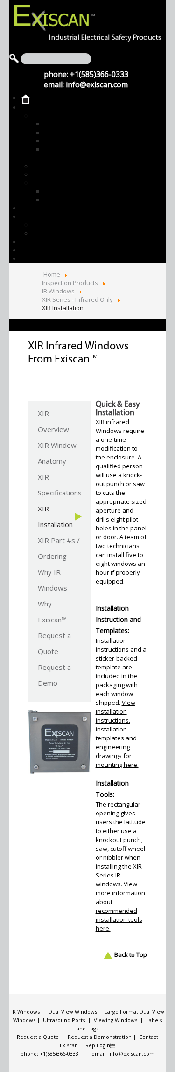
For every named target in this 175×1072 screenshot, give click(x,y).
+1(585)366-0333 (99, 74)
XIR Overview (53, 421)
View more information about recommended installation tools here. (120, 906)
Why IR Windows (52, 579)
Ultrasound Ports (64, 1019)
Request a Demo (54, 675)
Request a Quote (54, 643)
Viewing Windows (115, 1019)
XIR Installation (55, 516)
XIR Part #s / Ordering (59, 548)
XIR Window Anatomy (57, 453)
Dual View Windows (73, 1011)
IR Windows (25, 1011)
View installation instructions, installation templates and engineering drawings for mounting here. (117, 733)
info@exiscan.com (97, 84)
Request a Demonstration (100, 1036)
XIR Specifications (60, 484)
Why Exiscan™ (52, 611)
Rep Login (100, 1045)
